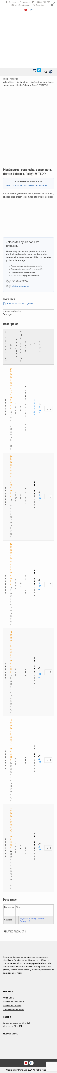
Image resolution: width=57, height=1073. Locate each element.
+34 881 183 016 (42, 2)
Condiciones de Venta (13, 1009)
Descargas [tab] (7, 314)
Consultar (34, 409)
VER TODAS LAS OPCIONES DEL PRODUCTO (28, 185)
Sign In (39, 410)
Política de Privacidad (13, 1001)
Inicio (5, 79)
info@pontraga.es (22, 5)
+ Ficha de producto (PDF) (20, 303)
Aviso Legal (8, 998)
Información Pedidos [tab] (12, 311)
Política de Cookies (12, 1005)
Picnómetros (22, 82)
